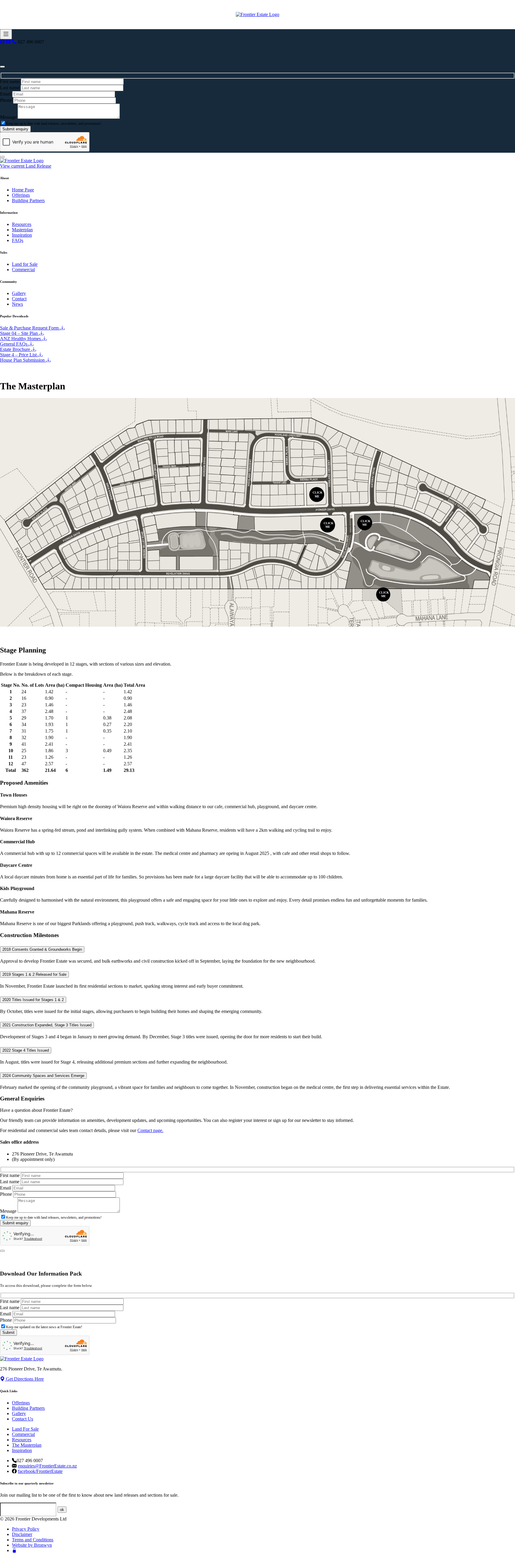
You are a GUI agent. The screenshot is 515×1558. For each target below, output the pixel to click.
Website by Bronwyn (32, 1545)
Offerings (21, 195)
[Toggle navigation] (6, 34)
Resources (21, 224)
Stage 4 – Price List (19, 354)
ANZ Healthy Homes (21, 338)
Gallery (19, 293)
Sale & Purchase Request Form (30, 327)
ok (62, 1509)
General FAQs (14, 343)
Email (5, 93)
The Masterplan (26, 1445)
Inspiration (22, 235)
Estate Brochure (15, 349)
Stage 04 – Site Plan (19, 333)
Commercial (23, 269)
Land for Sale (25, 264)
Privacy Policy (25, 1529)
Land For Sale (25, 1428)
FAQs (17, 240)
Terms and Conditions (32, 1539)
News (17, 304)
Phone (6, 100)
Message (8, 117)
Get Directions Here (24, 1378)
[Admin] (14, 1550)
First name (10, 81)
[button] (327, 525)
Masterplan (22, 229)
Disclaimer (22, 1534)
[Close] (2, 67)
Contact (19, 298)
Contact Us (22, 1418)
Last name (9, 87)
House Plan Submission (23, 360)
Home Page (23, 189)
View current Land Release (25, 165)
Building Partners (28, 200)
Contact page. (150, 1130)
